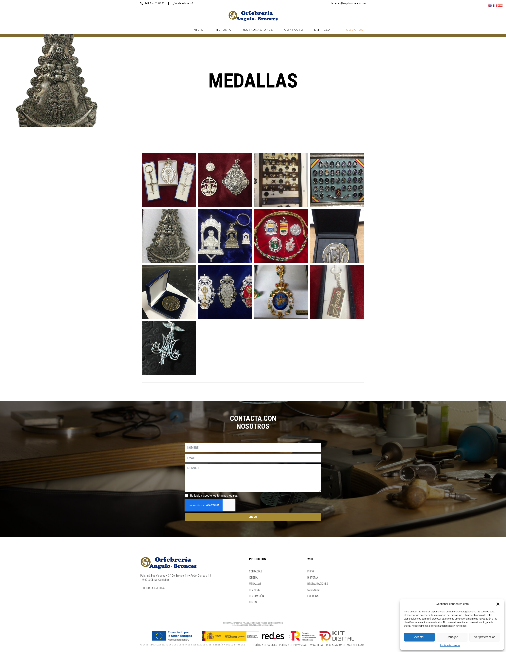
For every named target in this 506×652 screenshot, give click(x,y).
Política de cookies (450, 645)
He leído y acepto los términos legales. (214, 495)
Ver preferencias (484, 637)
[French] (495, 5)
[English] (490, 5)
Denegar (452, 637)
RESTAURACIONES (257, 29)
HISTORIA (223, 29)
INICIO (198, 29)
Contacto (294, 29)
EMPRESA (322, 29)
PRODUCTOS (353, 29)
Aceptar (419, 637)
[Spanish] (500, 5)
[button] (498, 604)
